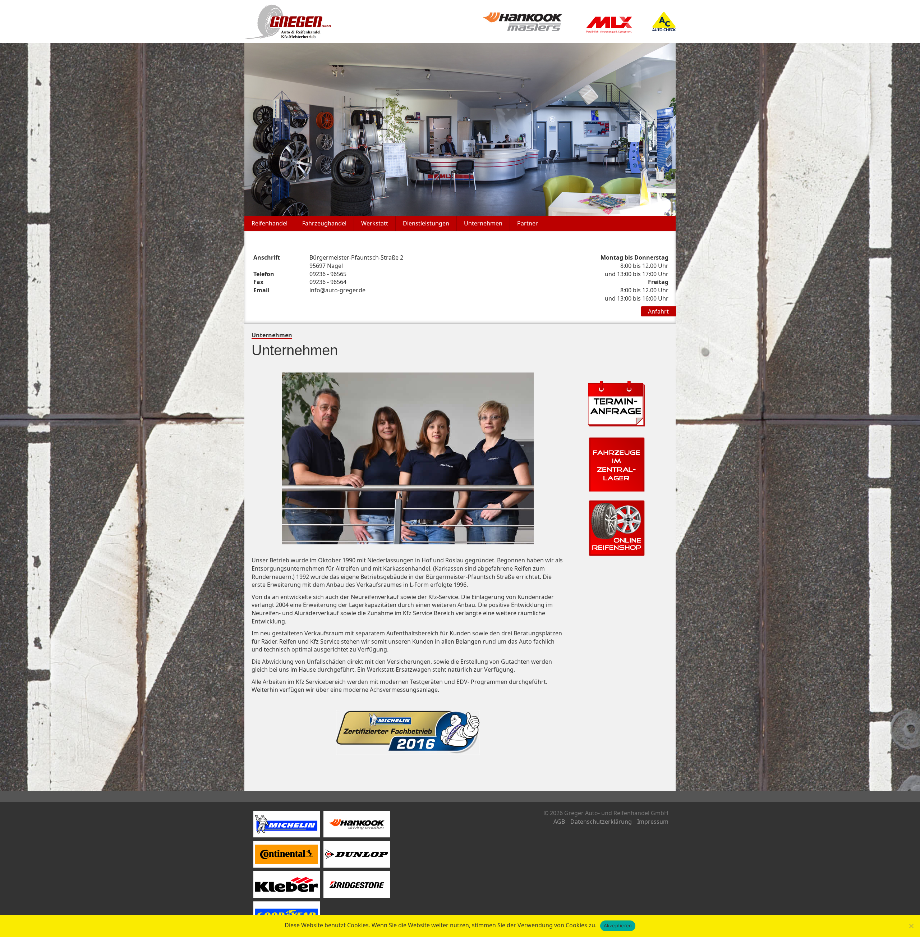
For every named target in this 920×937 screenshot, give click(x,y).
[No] (911, 925)
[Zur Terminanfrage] (616, 403)
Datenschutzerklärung (601, 822)
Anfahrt (658, 311)
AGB (559, 822)
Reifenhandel (270, 223)
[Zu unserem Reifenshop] (616, 527)
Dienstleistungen (426, 223)
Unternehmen (483, 223)
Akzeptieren (618, 925)
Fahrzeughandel (324, 223)
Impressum (652, 822)
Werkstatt (374, 223)
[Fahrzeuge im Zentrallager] (616, 462)
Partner (527, 223)
